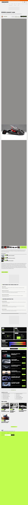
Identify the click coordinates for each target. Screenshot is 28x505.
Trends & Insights (10, 5)
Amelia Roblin (5, 16)
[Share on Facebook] (23, 16)
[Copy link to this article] (21, 16)
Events (18, 5)
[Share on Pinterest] (26, 16)
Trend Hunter (2, 11)
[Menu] (26, 2)
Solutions (15, 5)
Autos (4, 11)
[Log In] (24, 2)
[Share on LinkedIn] (22, 16)
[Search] (22, 2)
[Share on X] (24, 16)
